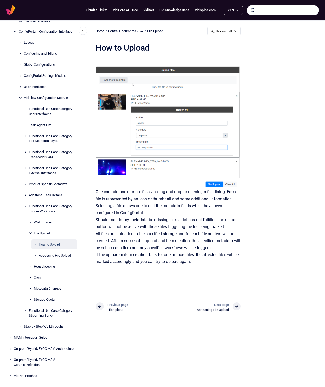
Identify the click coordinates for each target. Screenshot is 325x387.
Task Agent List (40, 125)
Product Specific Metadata (48, 184)
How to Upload (49, 244)
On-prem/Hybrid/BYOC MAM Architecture (44, 349)
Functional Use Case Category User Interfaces (50, 111)
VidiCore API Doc (125, 10)
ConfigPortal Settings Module (45, 76)
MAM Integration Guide (30, 337)
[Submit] (253, 10)
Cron (37, 277)
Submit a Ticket (96, 10)
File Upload (42, 233)
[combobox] (283, 10)
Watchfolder (43, 222)
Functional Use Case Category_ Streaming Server (51, 312)
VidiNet (148, 10)
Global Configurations (39, 65)
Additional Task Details (45, 195)
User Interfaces (35, 87)
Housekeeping (44, 266)
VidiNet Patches (25, 375)
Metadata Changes (47, 288)
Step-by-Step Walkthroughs (44, 326)
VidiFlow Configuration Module (46, 98)
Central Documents (122, 31)
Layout (29, 42)
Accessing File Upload (55, 255)
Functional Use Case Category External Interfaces (50, 170)
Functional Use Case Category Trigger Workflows (50, 208)
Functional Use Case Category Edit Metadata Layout (50, 138)
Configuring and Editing (40, 53)
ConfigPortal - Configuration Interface (45, 31)
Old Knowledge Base (174, 10)
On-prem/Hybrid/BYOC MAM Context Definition (34, 362)
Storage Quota (44, 299)
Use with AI (224, 31)
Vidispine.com (205, 10)
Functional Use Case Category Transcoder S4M (50, 154)
